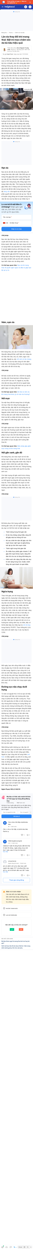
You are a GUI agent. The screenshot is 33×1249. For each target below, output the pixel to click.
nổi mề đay (27, 625)
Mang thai (4, 32)
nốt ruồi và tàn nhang (24, 359)
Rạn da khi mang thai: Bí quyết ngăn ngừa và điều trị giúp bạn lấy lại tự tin (16, 267)
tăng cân (7, 191)
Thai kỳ (11, 32)
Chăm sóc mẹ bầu (19, 32)
